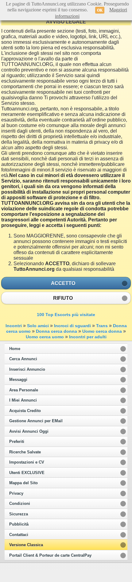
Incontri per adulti (88, 336)
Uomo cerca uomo (45, 336)
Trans (102, 325)
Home (14, 349)
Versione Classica (26, 545)
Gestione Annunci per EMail (36, 421)
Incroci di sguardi (72, 325)
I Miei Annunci (23, 400)
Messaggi (18, 380)
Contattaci (18, 535)
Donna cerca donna (56, 331)
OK (100, 10)
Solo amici (38, 325)
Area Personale (23, 390)
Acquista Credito (25, 411)
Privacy (16, 493)
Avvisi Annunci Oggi (29, 431)
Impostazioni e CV (26, 462)
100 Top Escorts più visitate (66, 314)
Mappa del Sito (23, 483)
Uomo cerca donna (102, 331)
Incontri (14, 325)
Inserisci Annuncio (27, 369)
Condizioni (19, 504)
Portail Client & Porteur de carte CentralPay (50, 555)
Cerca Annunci (23, 359)
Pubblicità (19, 524)
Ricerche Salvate (25, 452)
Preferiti (16, 442)
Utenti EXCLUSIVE (27, 473)
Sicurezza (18, 514)
